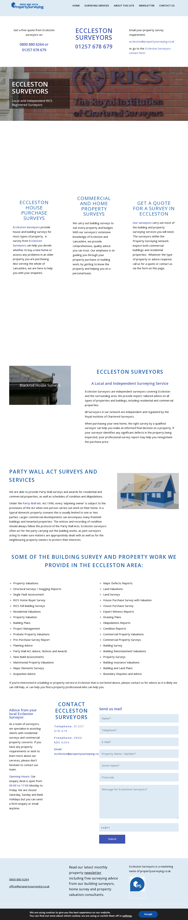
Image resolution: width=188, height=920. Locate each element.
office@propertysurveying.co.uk (29, 886)
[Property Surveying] (27, 5)
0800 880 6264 (32, 44)
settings (127, 916)
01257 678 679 (34, 49)
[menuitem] (76, 5)
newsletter (92, 872)
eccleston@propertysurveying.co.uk (151, 41)
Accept (148, 914)
